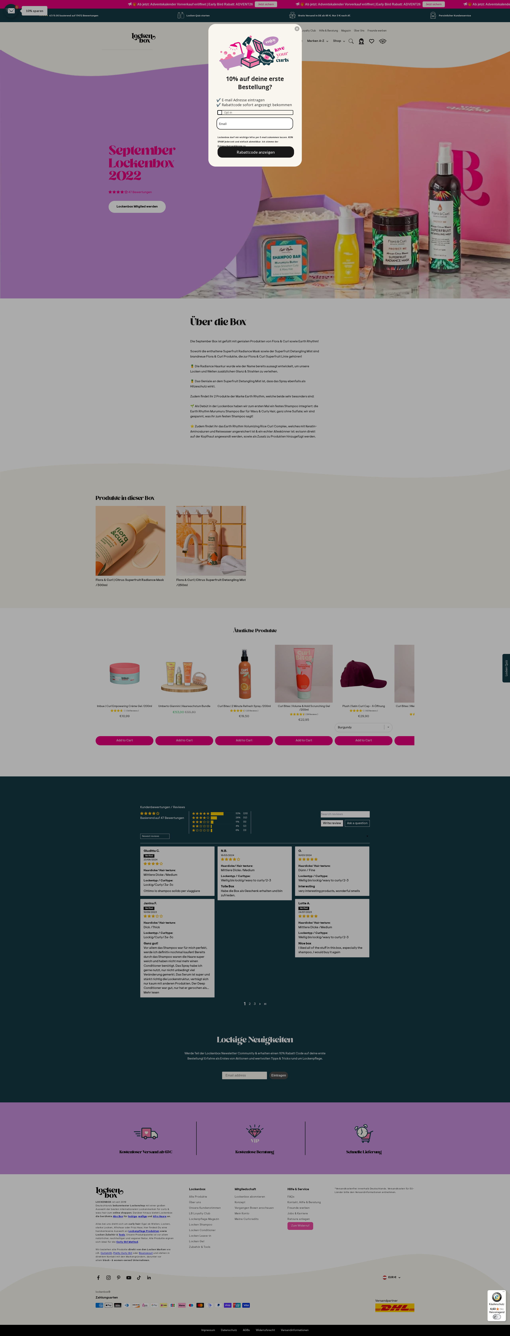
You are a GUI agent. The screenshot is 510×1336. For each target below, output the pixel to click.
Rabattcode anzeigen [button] (256, 152)
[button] (297, 28)
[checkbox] (255, 112)
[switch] (497, 1316)
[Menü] (503, 1292)
